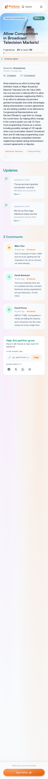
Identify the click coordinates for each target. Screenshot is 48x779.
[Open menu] (41, 7)
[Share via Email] (30, 369)
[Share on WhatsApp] (23, 369)
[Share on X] (16, 369)
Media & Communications (15, 18)
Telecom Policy (33, 151)
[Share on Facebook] (9, 369)
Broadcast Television (14, 151)
